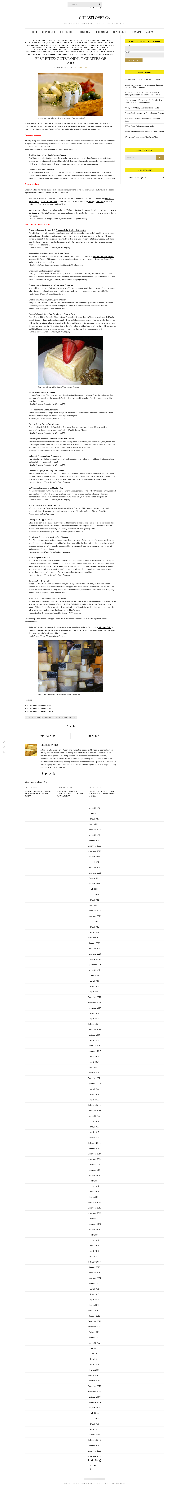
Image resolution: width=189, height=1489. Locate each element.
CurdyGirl (56, 219)
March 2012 (94, 1305)
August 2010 (94, 1408)
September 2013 (94, 1224)
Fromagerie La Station (102, 43)
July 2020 (94, 975)
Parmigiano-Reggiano (102, 52)
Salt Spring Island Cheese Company (52, 155)
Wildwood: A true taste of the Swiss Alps (141, 137)
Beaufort (46, 193)
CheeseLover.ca (94, 17)
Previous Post (47, 736)
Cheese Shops (67, 32)
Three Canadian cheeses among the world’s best (144, 131)
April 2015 (94, 1132)
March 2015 (94, 1137)
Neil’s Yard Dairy (104, 627)
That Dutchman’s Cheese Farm (61, 314)
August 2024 (94, 835)
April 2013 (94, 1251)
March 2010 (94, 1435)
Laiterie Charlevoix (59, 49)
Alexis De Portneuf (36, 40)
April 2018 (94, 1040)
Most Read (136, 32)
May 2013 (94, 1246)
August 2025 (94, 808)
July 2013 (94, 1235)
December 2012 (94, 1273)
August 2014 (94, 1175)
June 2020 (94, 981)
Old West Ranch (59, 598)
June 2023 (94, 862)
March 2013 (94, 1256)
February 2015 (94, 1143)
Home (34, 32)
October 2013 (94, 1218)
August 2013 (94, 1229)
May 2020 (94, 986)
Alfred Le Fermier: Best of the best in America (143, 79)
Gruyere (53, 193)
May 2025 (94, 819)
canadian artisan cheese (54, 718)
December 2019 (94, 997)
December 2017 (94, 1046)
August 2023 (94, 857)
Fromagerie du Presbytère (49, 456)
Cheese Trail (85, 32)
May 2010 (94, 1424)
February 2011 (94, 1375)
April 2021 (94, 932)
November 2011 (94, 1327)
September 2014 (94, 1170)
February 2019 (94, 1024)
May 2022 (94, 900)
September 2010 (94, 1402)
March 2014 (94, 1197)
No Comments (80, 67)
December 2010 (94, 1386)
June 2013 (94, 1240)
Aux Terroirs (62, 204)
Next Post (93, 736)
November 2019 (94, 1002)
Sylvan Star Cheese (50, 424)
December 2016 (94, 1078)
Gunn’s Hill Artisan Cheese (59, 253)
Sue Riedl (62, 54)
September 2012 (94, 1283)
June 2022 (94, 894)
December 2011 (94, 1321)
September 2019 (94, 1008)
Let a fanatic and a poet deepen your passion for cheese (102, 793)
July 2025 (94, 813)
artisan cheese (32, 718)
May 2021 (94, 927)
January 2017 (94, 1073)
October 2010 (94, 1397)
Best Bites (107, 40)
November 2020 (94, 954)
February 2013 (94, 1262)
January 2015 (94, 1148)
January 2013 (94, 1267)
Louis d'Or (58, 52)
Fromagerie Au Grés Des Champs (53, 537)
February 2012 (94, 1310)
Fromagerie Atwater (46, 204)
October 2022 (94, 878)
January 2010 (94, 1445)
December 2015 (94, 1110)
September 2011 (94, 1337)
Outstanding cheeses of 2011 (40, 708)
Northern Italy (43, 581)
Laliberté (77, 49)
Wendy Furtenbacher (101, 54)
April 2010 (94, 1429)
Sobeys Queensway (80, 219)
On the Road (119, 32)
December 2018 (94, 1029)
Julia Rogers (77, 45)
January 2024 (94, 840)
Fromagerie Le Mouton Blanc (51, 488)
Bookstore (102, 32)
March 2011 (94, 1370)
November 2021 (94, 916)
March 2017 (94, 1067)
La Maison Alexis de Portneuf (73, 47)
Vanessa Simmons (79, 54)
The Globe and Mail (59, 404)
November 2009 (94, 1456)
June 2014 (94, 1186)
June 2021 (94, 921)
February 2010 (94, 1440)
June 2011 (94, 1354)
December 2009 (94, 1451)
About (149, 32)
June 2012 (94, 1289)
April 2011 (94, 1364)
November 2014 (94, 1159)
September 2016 (94, 1083)
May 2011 (94, 1359)
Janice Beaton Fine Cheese (53, 149)
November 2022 (94, 873)
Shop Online (48, 32)
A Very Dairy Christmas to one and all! (140, 126)
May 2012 (94, 1294)
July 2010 (94, 1413)
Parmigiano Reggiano (77, 52)
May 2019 (94, 1013)
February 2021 (94, 938)
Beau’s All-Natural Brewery (84, 40)
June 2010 (94, 1418)
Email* (127, 52)
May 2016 (94, 1094)
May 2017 (94, 1056)
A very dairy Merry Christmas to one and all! (143, 108)
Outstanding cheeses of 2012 (40, 705)
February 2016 (94, 1105)
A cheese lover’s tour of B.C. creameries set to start (38, 793)
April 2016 (94, 1100)
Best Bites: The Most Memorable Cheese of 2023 (142, 119)
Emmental (64, 193)
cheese (72, 718)
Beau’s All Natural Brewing (103, 256)
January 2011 (94, 1381)
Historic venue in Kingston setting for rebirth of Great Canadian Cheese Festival (143, 101)
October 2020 (94, 959)
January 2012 (94, 1316)
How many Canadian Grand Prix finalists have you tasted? (70, 793)
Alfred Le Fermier (58, 40)
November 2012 (94, 1278)
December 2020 (94, 948)
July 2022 (94, 889)
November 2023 (94, 851)
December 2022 (94, 867)
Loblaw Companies (76, 265)
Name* (127, 46)
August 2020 (94, 970)
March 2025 (94, 824)
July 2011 (94, 1348)
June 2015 (94, 1121)
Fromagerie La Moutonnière (72, 43)
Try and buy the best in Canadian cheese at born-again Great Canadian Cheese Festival (142, 93)
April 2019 (94, 1019)
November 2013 (94, 1213)
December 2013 (94, 1208)
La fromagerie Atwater (43, 47)
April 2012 (94, 1300)
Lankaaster (91, 49)
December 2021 (94, 911)
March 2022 (94, 905)
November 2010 (94, 1391)
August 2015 (94, 1116)
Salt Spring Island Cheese (41, 54)
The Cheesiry (48, 169)
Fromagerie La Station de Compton (57, 285)
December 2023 (94, 846)
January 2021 (94, 943)
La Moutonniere (99, 47)
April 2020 (94, 992)
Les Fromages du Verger (37, 52)
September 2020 (94, 965)
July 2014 (94, 1181)
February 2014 (94, 1202)
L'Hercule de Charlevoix (99, 45)
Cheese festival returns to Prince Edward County (144, 113)
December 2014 (94, 1154)
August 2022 (94, 884)
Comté (39, 193)
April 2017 (94, 1062)
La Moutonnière (51, 410)
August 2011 (94, 1343)
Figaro (51, 43)
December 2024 (94, 830)
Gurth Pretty (60, 45)
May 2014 (94, 1191)
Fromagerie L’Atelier (57, 300)
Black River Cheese (35, 43)
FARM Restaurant (70, 149)
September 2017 (94, 1051)
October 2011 (94, 1332)
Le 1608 (102, 49)
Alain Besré (34, 204)
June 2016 (94, 1089)
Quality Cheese (43, 557)
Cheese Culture (58, 294)
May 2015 (94, 1127)
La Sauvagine (39, 49)
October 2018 (94, 1035)
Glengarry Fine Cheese (39, 45)
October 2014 (94, 1164)
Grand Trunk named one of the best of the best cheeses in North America (144, 86)
